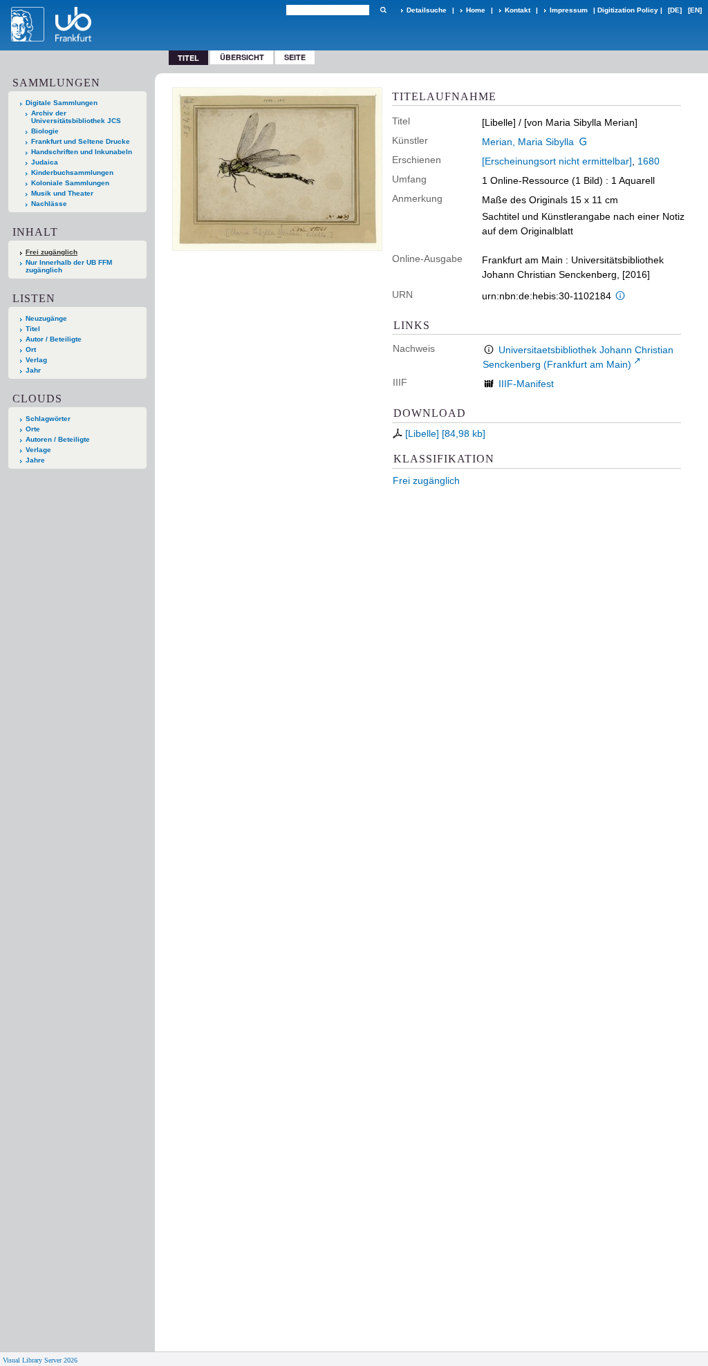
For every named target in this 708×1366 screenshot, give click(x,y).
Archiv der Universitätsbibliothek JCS (76, 116)
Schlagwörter (48, 418)
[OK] (383, 10)
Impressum (569, 10)
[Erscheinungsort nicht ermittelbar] (557, 161)
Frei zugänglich (426, 480)
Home (475, 10)
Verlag (36, 360)
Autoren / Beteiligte (58, 439)
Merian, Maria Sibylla (528, 141)
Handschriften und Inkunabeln (81, 152)
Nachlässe (49, 203)
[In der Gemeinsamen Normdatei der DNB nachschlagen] (583, 141)
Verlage (38, 449)
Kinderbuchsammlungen (72, 172)
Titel (33, 329)
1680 (648, 161)
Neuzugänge (46, 318)
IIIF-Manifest (526, 383)
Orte (33, 429)
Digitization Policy (627, 10)
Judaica (44, 162)
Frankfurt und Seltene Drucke (80, 141)
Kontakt (517, 10)
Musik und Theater (62, 193)
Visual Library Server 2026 (40, 1360)
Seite (295, 57)
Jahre (35, 460)
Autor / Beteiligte (54, 339)
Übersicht (242, 57)
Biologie (45, 131)
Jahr (33, 370)
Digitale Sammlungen (61, 102)
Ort (31, 349)
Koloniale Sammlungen (70, 183)
